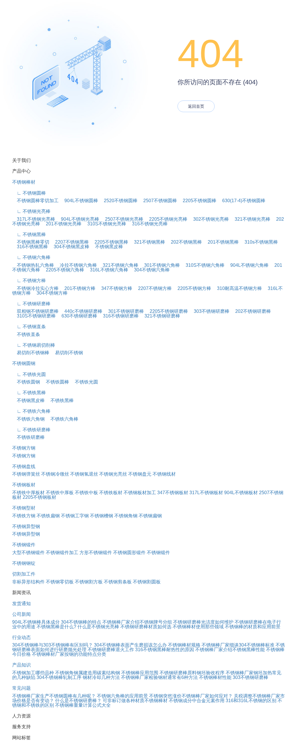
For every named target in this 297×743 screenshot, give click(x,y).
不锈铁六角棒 (62, 419)
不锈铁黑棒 (60, 400)
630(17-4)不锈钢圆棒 (241, 200)
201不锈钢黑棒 (221, 242)
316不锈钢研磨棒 (118, 315)
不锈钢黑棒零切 (30, 242)
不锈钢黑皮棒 (106, 246)
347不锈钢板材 (172, 492)
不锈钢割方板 (89, 581)
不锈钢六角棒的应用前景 (122, 695)
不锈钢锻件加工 (62, 552)
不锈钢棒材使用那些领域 (198, 626)
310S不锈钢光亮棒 (104, 223)
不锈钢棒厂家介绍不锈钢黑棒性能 (230, 649)
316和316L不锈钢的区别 (251, 700)
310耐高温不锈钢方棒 (237, 288)
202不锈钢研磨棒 (251, 311)
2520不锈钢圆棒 (118, 200)
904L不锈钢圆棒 (79, 200)
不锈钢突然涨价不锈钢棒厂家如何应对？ (191, 695)
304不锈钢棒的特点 (81, 622)
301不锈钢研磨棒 (124, 311)
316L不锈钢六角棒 (106, 269)
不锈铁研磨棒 (28, 437)
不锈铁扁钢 (48, 515)
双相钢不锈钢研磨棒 (35, 311)
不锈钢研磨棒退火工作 (111, 649)
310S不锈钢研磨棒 (34, 315)
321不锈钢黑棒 (147, 242)
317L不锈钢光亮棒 (33, 219)
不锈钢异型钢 (26, 526)
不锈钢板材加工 (140, 492)
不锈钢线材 (164, 474)
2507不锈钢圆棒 (158, 200)
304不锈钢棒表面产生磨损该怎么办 (130, 644)
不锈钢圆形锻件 (129, 552)
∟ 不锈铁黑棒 (29, 392)
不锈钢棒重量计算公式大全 (83, 705)
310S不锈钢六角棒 (202, 265)
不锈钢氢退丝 (84, 474)
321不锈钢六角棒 (118, 265)
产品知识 (21, 664)
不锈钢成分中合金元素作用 (196, 700)
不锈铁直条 (26, 334)
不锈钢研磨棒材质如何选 (145, 626)
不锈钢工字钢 (75, 515)
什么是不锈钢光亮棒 (98, 626)
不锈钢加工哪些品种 (33, 672)
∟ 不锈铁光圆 (29, 374)
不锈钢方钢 (23, 448)
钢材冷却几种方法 (101, 677)
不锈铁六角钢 (28, 419)
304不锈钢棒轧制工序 (59, 677)
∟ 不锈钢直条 (29, 326)
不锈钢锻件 (23, 544)
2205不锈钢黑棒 (109, 242)
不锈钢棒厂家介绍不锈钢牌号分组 (137, 622)
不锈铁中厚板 (60, 492)
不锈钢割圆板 (147, 581)
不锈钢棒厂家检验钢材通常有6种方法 (159, 677)
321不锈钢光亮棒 (250, 219)
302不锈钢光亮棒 (209, 219)
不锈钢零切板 (60, 581)
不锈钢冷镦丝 (55, 474)
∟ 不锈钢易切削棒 (33, 345)
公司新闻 (21, 614)
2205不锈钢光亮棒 (165, 219)
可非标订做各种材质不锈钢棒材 (135, 700)
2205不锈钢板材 (39, 497)
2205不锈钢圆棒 (197, 200)
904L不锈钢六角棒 (247, 265)
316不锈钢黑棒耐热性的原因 (164, 649)
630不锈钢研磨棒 (77, 315)
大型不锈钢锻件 (28, 552)
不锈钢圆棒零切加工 (35, 200)
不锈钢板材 (23, 484)
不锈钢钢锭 (23, 563)
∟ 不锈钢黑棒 (29, 234)
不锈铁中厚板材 (28, 492)
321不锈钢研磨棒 (160, 315)
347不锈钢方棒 (114, 288)
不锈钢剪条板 (118, 581)
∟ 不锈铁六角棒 (31, 411)
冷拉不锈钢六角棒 (76, 265)
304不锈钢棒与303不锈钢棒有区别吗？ (52, 644)
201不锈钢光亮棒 (61, 223)
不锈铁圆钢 (26, 381)
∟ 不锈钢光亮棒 (31, 211)
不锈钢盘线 (23, 466)
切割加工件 (23, 574)
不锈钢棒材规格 (184, 644)
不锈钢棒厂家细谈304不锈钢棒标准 (238, 644)
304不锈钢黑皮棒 (69, 246)
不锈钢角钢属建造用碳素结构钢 (87, 672)
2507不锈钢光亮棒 (121, 219)
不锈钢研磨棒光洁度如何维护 (203, 622)
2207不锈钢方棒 (152, 288)
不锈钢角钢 (125, 515)
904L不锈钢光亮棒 (77, 219)
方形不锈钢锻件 (95, 552)
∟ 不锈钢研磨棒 (31, 303)
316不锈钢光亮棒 (147, 223)
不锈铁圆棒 (55, 381)
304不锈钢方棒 (50, 293)
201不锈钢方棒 (77, 288)
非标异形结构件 (28, 581)
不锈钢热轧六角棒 (33, 265)
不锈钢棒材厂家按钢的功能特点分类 (69, 654)
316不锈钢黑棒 (30, 246)
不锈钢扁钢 (150, 515)
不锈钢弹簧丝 (26, 474)
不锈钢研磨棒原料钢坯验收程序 (192, 672)
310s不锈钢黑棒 (259, 242)
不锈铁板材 (110, 492)
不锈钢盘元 (139, 474)
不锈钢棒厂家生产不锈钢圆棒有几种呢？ (54, 695)
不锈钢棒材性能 (215, 677)
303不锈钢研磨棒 (209, 311)
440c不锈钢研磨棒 (81, 311)
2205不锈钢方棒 (192, 288)
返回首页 (196, 106)
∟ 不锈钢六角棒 (31, 257)
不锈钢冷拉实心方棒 (35, 288)
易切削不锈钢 (66, 352)
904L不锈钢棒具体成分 (36, 622)
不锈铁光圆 (84, 381)
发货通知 (21, 603)
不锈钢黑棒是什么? (56, 626)
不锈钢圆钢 (23, 363)
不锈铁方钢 (23, 515)
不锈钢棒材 (23, 182)
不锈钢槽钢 (101, 515)
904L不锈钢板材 (241, 492)
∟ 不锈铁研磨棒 (31, 429)
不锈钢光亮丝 (113, 474)
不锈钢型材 (23, 507)
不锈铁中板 (86, 492)
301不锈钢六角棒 (160, 265)
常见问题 (21, 688)
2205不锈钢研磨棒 (166, 311)
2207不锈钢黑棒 (69, 242)
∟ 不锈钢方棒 (29, 280)
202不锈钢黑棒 (184, 242)
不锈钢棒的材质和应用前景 (252, 626)
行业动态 (21, 637)
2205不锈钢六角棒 (62, 269)
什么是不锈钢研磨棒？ (78, 700)
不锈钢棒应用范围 (139, 672)
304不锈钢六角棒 (149, 269)
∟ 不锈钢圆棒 (29, 193)
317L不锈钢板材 (206, 492)
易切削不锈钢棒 (30, 352)
